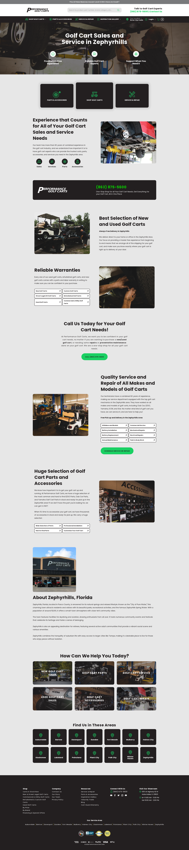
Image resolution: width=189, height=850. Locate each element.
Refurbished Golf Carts (72, 296)
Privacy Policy (57, 800)
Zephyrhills (159, 824)
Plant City (127, 824)
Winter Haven (147, 824)
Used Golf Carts (42, 302)
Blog (83, 802)
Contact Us (156, 11)
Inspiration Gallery (88, 797)
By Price (26, 808)
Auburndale (30, 824)
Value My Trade (87, 800)
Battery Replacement (110, 435)
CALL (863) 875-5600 (94, 357)
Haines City (87, 824)
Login (151, 19)
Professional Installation (73, 526)
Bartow (39, 824)
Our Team (56, 797)
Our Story (56, 794)
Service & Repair (88, 792)
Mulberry (77, 824)
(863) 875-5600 (139, 11)
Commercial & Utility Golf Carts (73, 302)
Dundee (57, 824)
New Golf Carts (41, 291)
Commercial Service (137, 425)
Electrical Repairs (136, 435)
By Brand (26, 810)
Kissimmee (98, 824)
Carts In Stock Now (31, 792)
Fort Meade (67, 824)
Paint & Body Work (137, 440)
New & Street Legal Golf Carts (35, 794)
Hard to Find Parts (42, 531)
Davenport (48, 824)
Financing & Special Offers (34, 813)
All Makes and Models (110, 425)
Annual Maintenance (110, 440)
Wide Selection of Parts (44, 526)
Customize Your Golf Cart (73, 531)
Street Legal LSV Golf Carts (46, 296)
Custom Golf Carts (71, 291)
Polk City (136, 824)
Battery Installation (109, 430)
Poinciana (117, 824)
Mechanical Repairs (137, 430)
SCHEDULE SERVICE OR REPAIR (117, 451)
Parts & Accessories (89, 794)
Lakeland (108, 824)
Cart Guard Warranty (90, 805)
